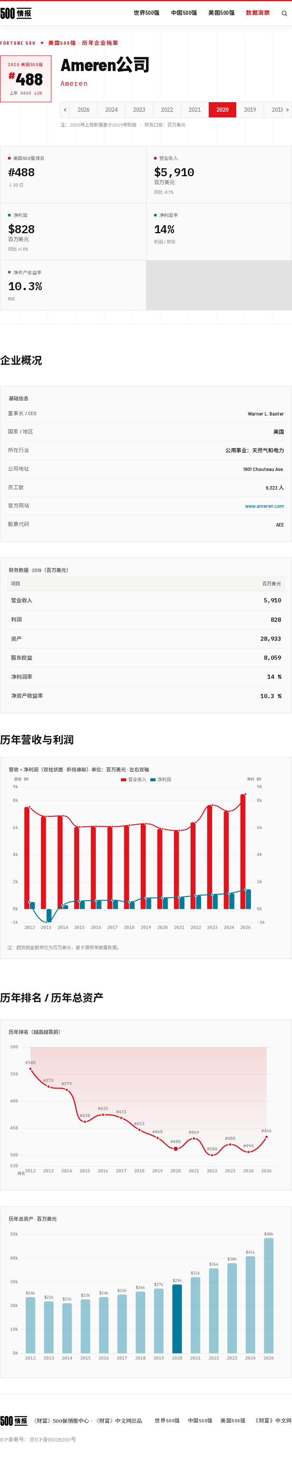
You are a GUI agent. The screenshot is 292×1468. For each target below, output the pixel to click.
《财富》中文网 (272, 1420)
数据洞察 (258, 12)
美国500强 (221, 12)
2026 (84, 109)
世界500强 (146, 12)
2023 (139, 109)
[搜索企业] (284, 13)
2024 (111, 109)
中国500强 (184, 12)
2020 (222, 109)
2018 (278, 109)
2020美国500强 (25, 64)
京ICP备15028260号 (52, 1439)
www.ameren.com (264, 506)
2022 (167, 109)
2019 (250, 109)
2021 (195, 109)
